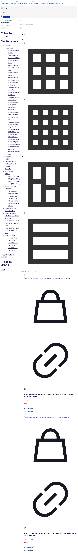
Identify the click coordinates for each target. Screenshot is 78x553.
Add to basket (28, 408)
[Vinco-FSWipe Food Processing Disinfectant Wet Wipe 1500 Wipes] (46, 417)
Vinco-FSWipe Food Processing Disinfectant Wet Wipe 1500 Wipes (50, 534)
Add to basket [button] (28, 411)
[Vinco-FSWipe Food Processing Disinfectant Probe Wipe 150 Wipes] (47, 278)
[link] (19, 20)
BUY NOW (6, 17)
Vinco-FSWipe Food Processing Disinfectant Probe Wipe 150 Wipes (48, 395)
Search (5, 22)
